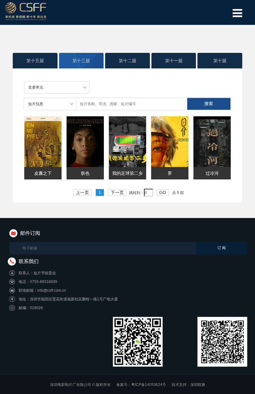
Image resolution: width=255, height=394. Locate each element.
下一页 (117, 192)
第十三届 (81, 60)
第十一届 (174, 60)
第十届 (219, 60)
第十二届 (127, 60)
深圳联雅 (197, 384)
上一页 (82, 192)
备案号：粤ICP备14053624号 (141, 384)
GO (162, 192)
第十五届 (35, 60)
